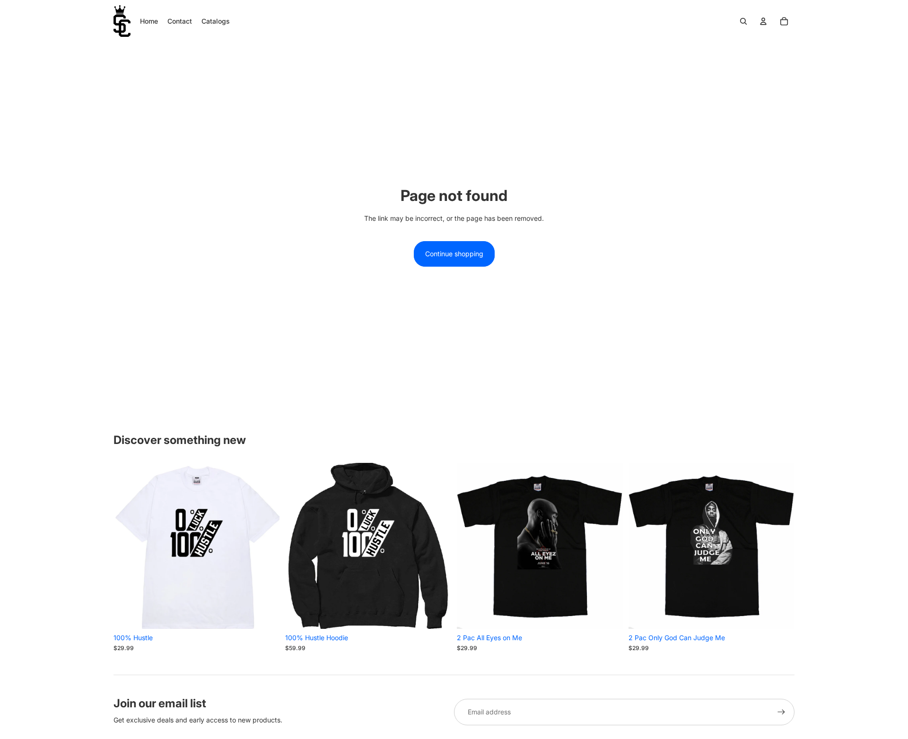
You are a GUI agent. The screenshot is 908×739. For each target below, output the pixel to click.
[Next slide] (265, 545)
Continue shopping (454, 254)
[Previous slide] (128, 545)
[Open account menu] (763, 21)
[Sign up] (781, 712)
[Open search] (743, 21)
